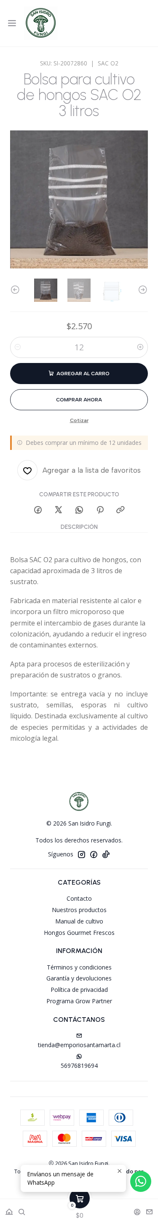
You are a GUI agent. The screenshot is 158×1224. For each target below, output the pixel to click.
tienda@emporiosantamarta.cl (79, 1045)
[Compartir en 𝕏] (58, 510)
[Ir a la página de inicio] (41, 23)
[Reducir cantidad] (18, 347)
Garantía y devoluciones (79, 978)
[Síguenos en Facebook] (93, 854)
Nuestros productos (79, 910)
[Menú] (12, 23)
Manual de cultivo (79, 921)
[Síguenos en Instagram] (81, 854)
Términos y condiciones (79, 967)
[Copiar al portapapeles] (120, 510)
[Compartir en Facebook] (38, 510)
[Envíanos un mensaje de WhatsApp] (140, 1181)
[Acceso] (137, 1209)
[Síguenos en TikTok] (106, 854)
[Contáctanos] (149, 1209)
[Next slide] (141, 290)
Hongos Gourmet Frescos (79, 933)
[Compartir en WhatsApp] (79, 510)
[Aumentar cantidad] (140, 347)
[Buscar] (22, 1209)
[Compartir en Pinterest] (100, 510)
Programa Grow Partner (79, 1001)
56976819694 (79, 1066)
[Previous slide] (16, 290)
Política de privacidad (79, 990)
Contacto (79, 898)
